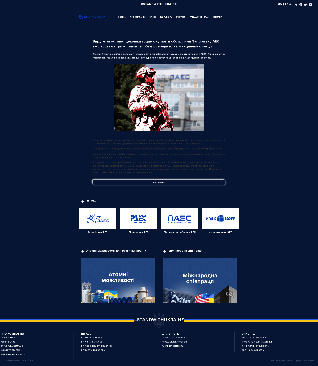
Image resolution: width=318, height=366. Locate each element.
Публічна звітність (172, 346)
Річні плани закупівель (255, 346)
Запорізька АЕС (97, 232)
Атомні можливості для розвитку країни (116, 250)
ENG (288, 3)
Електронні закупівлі (254, 338)
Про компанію (138, 17)
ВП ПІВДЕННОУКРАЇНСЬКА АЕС (97, 346)
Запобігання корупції (13, 354)
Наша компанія (9, 338)
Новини (122, 17)
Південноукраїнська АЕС (179, 232)
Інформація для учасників (257, 342)
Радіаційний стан (199, 17)
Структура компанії (12, 346)
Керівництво (8, 342)
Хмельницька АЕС (220, 232)
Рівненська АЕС (138, 232)
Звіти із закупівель (253, 350)
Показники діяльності (174, 338)
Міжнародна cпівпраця (185, 250)
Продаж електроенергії (175, 342)
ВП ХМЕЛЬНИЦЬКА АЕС (93, 350)
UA (280, 3)
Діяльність (166, 17)
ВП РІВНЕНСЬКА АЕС (91, 342)
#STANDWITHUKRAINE (159, 320)
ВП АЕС (152, 17)
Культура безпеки (11, 350)
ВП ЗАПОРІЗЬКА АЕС (91, 338)
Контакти (218, 17)
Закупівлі (181, 17)
